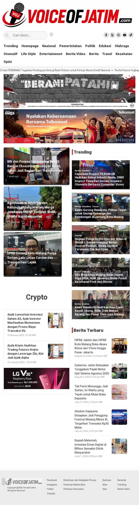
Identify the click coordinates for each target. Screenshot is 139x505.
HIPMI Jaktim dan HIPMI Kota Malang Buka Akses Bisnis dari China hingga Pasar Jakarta (91, 346)
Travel (107, 54)
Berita (94, 54)
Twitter (50, 489)
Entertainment (50, 54)
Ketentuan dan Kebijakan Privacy (80, 480)
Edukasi (105, 46)
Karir (105, 489)
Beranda (121, 480)
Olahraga (122, 46)
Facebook (52, 480)
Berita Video (75, 54)
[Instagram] (118, 35)
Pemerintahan (70, 46)
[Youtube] (124, 35)
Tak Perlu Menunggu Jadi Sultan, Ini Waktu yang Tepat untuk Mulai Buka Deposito (91, 392)
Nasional (49, 46)
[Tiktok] (131, 35)
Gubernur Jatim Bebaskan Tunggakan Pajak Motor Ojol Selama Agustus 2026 (92, 369)
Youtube (51, 493)
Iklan (105, 484)
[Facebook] (106, 35)
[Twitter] (112, 35)
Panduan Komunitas (74, 489)
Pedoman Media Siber (74, 484)
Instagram (52, 484)
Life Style (28, 54)
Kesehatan (124, 54)
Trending (11, 46)
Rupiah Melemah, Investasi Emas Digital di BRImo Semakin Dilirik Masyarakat (90, 446)
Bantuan (107, 480)
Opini (8, 61)
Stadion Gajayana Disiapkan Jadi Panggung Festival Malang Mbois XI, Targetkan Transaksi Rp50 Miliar (92, 419)
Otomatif (10, 54)
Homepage (30, 46)
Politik (90, 46)
